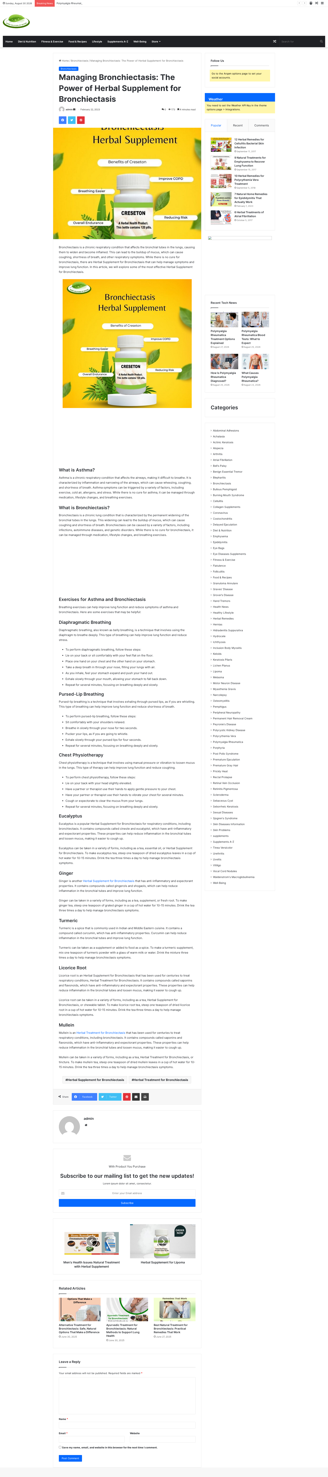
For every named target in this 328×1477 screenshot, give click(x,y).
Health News (221, 606)
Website (135, 1433)
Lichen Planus (221, 665)
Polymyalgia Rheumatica (228, 741)
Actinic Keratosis (223, 442)
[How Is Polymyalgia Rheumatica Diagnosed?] (224, 361)
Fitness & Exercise (52, 41)
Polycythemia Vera (224, 736)
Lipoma (217, 671)
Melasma (218, 677)
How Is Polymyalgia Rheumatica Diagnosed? (223, 376)
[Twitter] (72, 120)
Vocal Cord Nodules (225, 871)
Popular (216, 125)
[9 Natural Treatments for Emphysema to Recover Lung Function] (221, 163)
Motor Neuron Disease (226, 683)
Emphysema (220, 536)
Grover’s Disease (223, 595)
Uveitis (217, 859)
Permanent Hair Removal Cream (232, 718)
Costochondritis (222, 518)
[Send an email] (74, 109)
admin (69, 109)
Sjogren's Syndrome (225, 818)
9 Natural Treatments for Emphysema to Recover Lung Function (250, 161)
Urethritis (218, 853)
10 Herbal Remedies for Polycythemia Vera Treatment (249, 179)
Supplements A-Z (117, 41)
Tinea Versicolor (223, 847)
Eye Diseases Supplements (229, 553)
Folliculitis (219, 571)
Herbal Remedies (223, 618)
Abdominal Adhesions (226, 430)
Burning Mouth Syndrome (228, 495)
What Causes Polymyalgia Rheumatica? (250, 376)
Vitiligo (217, 865)
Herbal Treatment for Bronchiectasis (100, 1033)
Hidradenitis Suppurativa (228, 630)
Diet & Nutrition (27, 41)
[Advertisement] (219, 19)
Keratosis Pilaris (222, 659)
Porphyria (219, 747)
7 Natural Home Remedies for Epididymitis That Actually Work (250, 198)
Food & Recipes (78, 41)
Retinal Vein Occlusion (226, 783)
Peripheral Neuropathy (226, 712)
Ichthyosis (219, 642)
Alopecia (218, 448)
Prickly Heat (220, 771)
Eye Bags (218, 548)
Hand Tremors (221, 600)
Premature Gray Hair (225, 765)
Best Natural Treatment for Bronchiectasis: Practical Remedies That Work (171, 1328)
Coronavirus (220, 512)
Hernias (217, 624)
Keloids (217, 653)
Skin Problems (221, 830)
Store (155, 41)
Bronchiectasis (79, 60)
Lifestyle (97, 41)
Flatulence (219, 565)
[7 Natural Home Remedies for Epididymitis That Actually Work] (221, 199)
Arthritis (217, 454)
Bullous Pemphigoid (225, 489)
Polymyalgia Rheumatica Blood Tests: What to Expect (88, 3)
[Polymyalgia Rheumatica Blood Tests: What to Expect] (255, 319)
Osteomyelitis (221, 700)
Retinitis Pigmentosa (225, 788)
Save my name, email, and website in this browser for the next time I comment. (110, 1447)
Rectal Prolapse (222, 777)
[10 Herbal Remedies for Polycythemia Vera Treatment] (221, 181)
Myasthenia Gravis (224, 689)
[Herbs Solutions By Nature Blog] (16, 21)
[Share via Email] (136, 1097)
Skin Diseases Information (229, 824)
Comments (261, 125)
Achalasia (219, 436)
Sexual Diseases (223, 812)
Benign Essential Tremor (227, 471)
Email (63, 1433)
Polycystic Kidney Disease (229, 730)
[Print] (145, 1097)
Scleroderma (221, 794)
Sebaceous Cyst (223, 800)
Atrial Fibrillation (222, 459)
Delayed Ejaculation (225, 524)
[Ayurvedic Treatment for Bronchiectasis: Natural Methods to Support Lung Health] (127, 1309)
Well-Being (139, 41)
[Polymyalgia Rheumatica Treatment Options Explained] (224, 319)
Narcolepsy (220, 694)
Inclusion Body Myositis (227, 647)
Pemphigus (219, 706)
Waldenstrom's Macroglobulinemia (234, 877)
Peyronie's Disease (224, 724)
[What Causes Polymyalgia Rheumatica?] (255, 361)
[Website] (86, 1125)
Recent (238, 125)
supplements (221, 835)
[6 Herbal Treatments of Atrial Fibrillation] (221, 217)
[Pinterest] (81, 120)
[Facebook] (62, 120)
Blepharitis (219, 477)
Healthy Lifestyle (223, 612)
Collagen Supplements (226, 506)
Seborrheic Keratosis (225, 806)
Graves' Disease (223, 589)
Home (9, 41)
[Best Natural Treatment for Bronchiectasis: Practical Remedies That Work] (175, 1309)
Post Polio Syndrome (225, 753)
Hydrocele (219, 636)
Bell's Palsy (220, 465)
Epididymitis (220, 542)
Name (63, 1419)
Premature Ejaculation (226, 759)
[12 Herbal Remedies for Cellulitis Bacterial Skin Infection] (221, 145)
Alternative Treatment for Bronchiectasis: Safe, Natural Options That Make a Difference (79, 1328)
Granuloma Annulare (225, 583)
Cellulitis (218, 501)
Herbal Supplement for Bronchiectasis (108, 881)
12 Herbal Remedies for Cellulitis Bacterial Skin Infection (249, 143)
